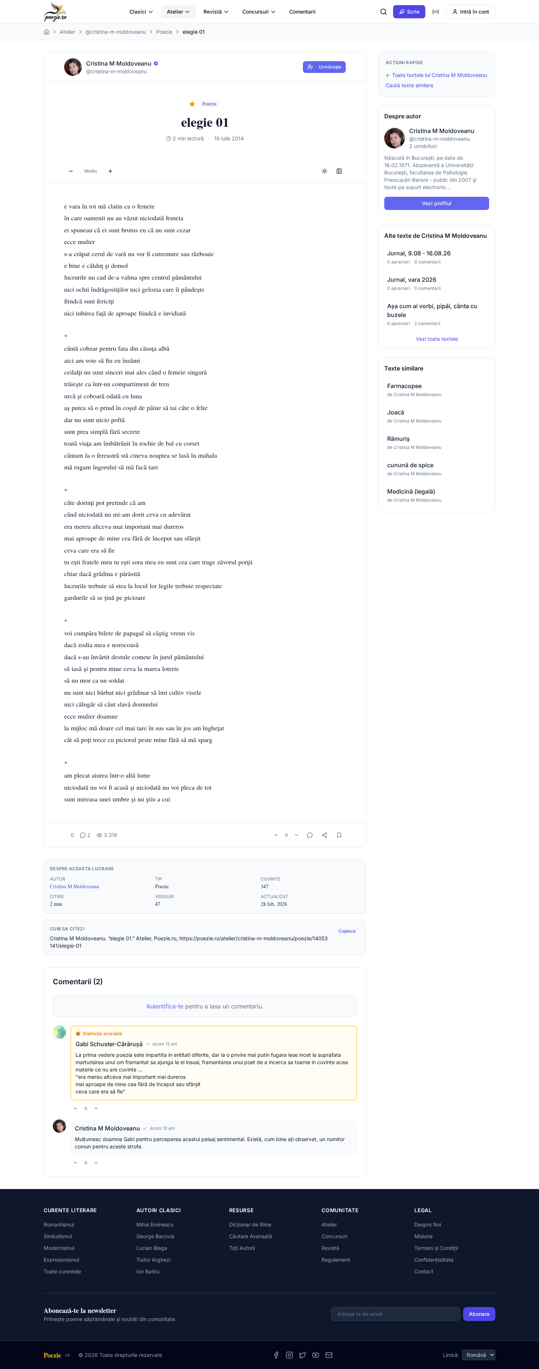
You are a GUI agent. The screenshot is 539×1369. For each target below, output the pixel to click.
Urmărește (330, 67)
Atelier (175, 11)
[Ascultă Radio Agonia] (435, 11)
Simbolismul (58, 1236)
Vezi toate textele (437, 339)
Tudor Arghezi (153, 1260)
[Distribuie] (324, 835)
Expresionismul (61, 1260)
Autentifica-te (164, 1006)
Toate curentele (62, 1271)
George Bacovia (155, 1236)
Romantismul (59, 1224)
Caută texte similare (409, 85)
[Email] (329, 1355)
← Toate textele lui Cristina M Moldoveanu (436, 75)
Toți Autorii (242, 1248)
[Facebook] (276, 1355)
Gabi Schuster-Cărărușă (109, 1044)
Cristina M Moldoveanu (74, 886)
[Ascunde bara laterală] (339, 171)
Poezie (164, 32)
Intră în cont (474, 11)
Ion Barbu (148, 1271)
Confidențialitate (434, 1260)
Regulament (336, 1260)
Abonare (479, 1314)
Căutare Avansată (250, 1236)
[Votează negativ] (297, 835)
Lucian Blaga (151, 1248)
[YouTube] (315, 1355)
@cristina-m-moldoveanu (115, 32)
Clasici (137, 11)
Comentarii (302, 11)
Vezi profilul (436, 203)
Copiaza (347, 931)
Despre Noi (427, 1224)
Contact (423, 1271)
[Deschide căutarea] (383, 11)
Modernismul (59, 1248)
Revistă (212, 11)
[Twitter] (302, 1355)
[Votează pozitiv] (276, 835)
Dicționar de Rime (250, 1224)
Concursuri (255, 11)
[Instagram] (289, 1355)
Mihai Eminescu (154, 1224)
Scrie (413, 11)
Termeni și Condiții (436, 1248)
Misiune (423, 1236)
